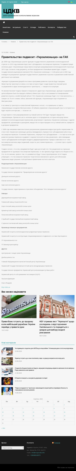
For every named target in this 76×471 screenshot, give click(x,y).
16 (64, 412)
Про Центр (24, 2)
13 (33, 412)
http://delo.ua (5, 287)
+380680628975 (35, 455)
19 (23, 416)
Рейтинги (42, 27)
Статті (25, 27)
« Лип (3, 428)
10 (2, 412)
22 (54, 416)
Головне (57, 443)
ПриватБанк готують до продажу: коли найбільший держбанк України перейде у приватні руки (18, 324)
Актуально (17, 27)
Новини (6, 32)
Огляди (33, 27)
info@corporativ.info (38, 453)
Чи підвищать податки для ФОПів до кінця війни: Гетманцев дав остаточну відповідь (44, 348)
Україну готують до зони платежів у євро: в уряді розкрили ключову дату (40, 358)
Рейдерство (61, 27)
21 (44, 416)
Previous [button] (3, 317)
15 (54, 412)
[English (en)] (69, 2)
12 (23, 412)
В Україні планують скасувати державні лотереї (31, 378)
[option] (19, 313)
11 (13, 412)
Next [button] (73, 317)
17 (2, 416)
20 (33, 416)
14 (44, 412)
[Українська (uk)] (72, 2)
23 (64, 416)
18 (13, 416)
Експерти (51, 27)
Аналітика (6, 27)
